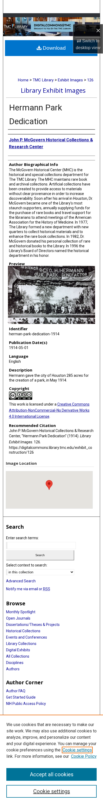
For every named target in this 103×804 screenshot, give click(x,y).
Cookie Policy (84, 756)
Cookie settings (77, 749)
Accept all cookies (51, 774)
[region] (51, 759)
